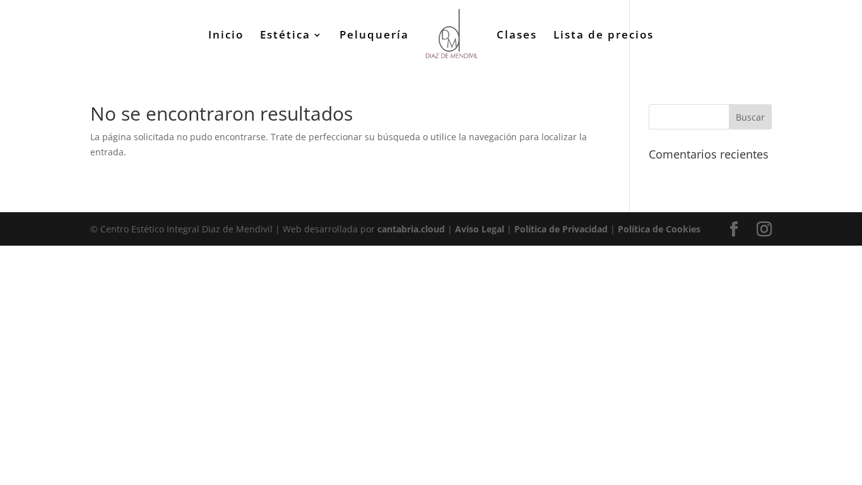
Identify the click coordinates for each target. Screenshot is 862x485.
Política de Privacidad (561, 229)
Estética (285, 36)
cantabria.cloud (411, 229)
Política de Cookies (659, 229)
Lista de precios (603, 36)
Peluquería (374, 36)
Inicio (226, 36)
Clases (517, 36)
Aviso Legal (479, 229)
